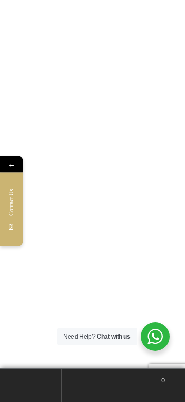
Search (92, 385)
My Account (31, 385)
